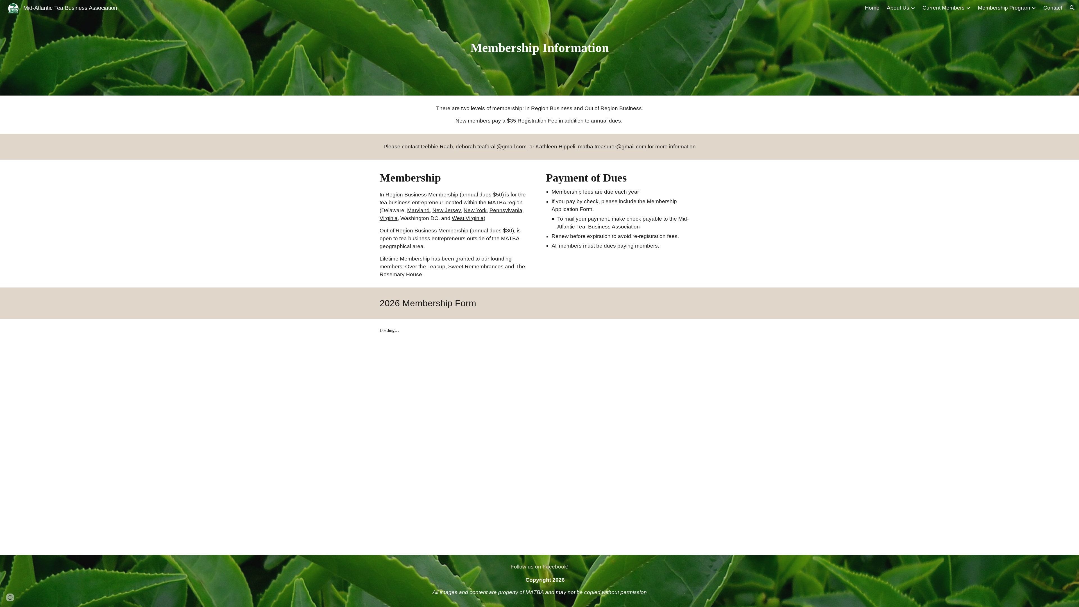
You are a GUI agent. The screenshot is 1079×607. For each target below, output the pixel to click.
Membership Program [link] (1004, 8)
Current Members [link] (943, 8)
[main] (539, 48)
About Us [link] (898, 8)
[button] (1072, 8)
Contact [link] (1052, 8)
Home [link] (872, 8)
